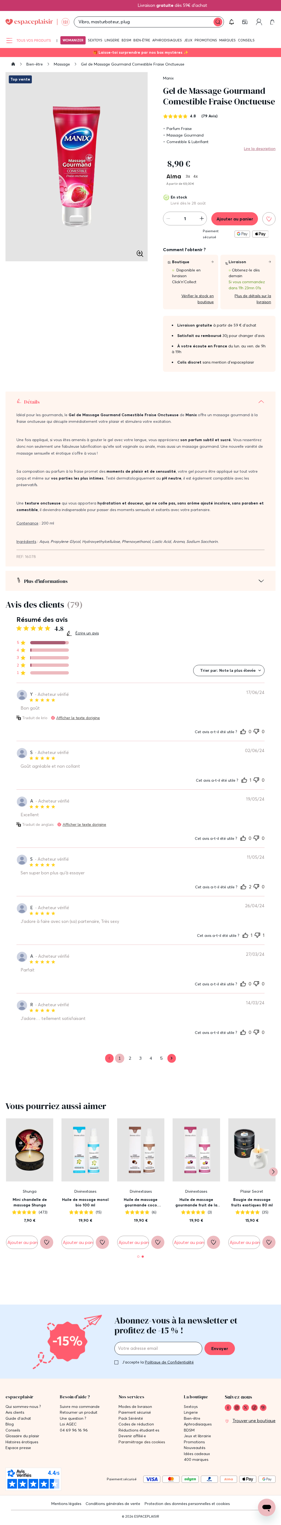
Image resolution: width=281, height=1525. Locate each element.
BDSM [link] (189, 1430)
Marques (227, 40)
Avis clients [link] (14, 1412)
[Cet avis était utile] (243, 731)
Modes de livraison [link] (135, 1406)
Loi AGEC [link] (68, 1424)
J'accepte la (158, 1362)
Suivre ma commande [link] (80, 1406)
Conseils (246, 40)
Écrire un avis (87, 633)
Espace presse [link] (18, 1447)
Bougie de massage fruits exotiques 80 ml (252, 1202)
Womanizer (73, 40)
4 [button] (151, 1058)
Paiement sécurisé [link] (135, 1412)
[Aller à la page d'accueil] (13, 65)
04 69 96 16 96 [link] (74, 1430)
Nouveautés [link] (194, 1447)
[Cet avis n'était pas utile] (256, 730)
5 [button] (161, 1058)
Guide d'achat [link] (18, 1418)
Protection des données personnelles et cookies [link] (187, 1503)
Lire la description (260, 148)
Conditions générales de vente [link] (113, 1503)
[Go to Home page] (37, 22)
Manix (168, 78)
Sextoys (95, 40)
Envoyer (219, 1348)
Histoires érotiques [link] (21, 1442)
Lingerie (112, 40)
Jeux (188, 40)
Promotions (206, 40)
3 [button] (140, 1058)
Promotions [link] (194, 1442)
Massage (62, 64)
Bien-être (141, 40)
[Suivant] (273, 1171)
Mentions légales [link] (66, 1503)
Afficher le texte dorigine (78, 718)
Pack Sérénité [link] (131, 1418)
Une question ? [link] (73, 1418)
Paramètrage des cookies (142, 1442)
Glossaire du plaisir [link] (22, 1436)
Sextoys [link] (191, 1406)
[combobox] (228, 670)
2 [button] (130, 1058)
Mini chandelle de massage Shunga (30, 1202)
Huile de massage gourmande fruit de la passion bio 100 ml (196, 1202)
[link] (245, 22)
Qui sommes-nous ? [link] (23, 1406)
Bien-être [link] (192, 1418)
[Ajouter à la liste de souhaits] (269, 218)
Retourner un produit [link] (78, 1412)
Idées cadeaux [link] (197, 1454)
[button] (231, 22)
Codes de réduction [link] (136, 1424)
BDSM (126, 40)
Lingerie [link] (191, 1412)
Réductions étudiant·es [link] (139, 1430)
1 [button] (119, 1058)
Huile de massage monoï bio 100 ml (85, 1202)
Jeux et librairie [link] (197, 1436)
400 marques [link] (196, 1459)
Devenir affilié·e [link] (132, 1436)
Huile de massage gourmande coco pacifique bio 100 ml (140, 1202)
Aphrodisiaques (167, 40)
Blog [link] (9, 1424)
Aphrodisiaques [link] (198, 1424)
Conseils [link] (12, 1430)
